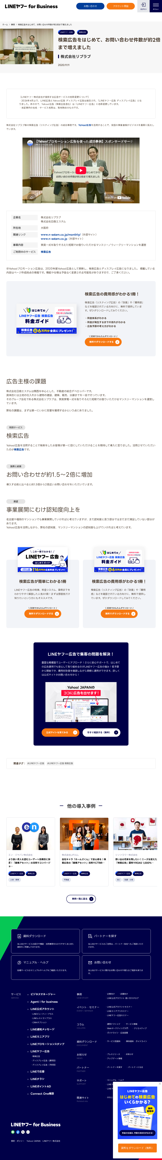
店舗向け (124, 993)
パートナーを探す (114, 1067)
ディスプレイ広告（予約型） (44, 1064)
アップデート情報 (114, 1058)
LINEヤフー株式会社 (51, 1140)
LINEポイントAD (41, 1086)
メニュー (156, 9)
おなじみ (111, 1097)
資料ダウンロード (87, 1043)
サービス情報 (131, 1024)
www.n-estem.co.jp (54, 239)
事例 (13, 24)
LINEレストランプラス (42, 1018)
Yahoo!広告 (84, 125)
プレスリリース (113, 1054)
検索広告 (46, 252)
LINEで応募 (37, 1072)
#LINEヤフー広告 (35, 763)
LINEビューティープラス (42, 1013)
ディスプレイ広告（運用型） (44, 1060)
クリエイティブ (140, 1028)
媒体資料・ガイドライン (136, 1041)
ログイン (143, 9)
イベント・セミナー (88, 1008)
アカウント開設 (120, 6)
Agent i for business (44, 1002)
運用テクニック (113, 1024)
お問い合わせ (90, 6)
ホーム (5, 24)
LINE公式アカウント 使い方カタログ (123, 998)
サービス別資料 (113, 1041)
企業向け (111, 993)
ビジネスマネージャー (43, 994)
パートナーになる (135, 1067)
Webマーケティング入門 (117, 1028)
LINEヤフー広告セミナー (118, 1015)
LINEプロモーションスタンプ (47, 1044)
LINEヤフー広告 (40, 1051)
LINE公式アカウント (42, 1009)
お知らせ (129, 1054)
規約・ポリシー (17, 1140)
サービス (16, 995)
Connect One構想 (42, 1094)
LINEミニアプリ (40, 1037)
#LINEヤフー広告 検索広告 (60, 763)
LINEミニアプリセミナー (118, 1011)
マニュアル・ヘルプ (115, 1080)
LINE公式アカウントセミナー (119, 1006)
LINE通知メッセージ (42, 1029)
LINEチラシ (37, 1079)
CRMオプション (39, 1022)
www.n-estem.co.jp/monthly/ (61, 235)
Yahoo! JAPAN (33, 1140)
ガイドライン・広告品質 (117, 1032)
